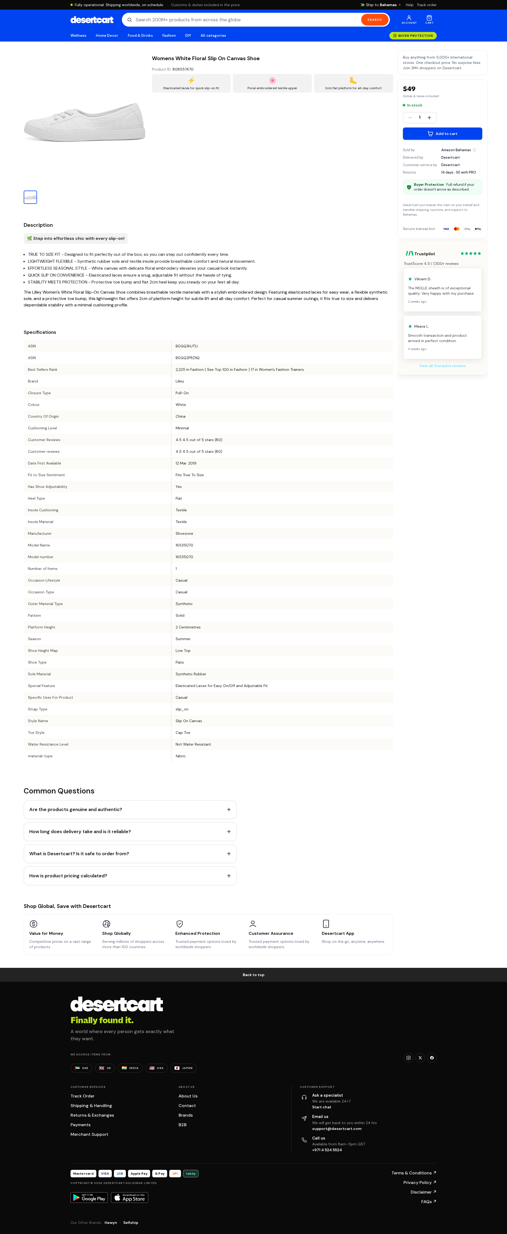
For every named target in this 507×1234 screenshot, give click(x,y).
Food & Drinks (140, 35)
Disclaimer (424, 1192)
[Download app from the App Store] (129, 1197)
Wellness (78, 35)
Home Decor (107, 35)
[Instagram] (408, 1058)
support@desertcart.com (337, 1128)
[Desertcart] (92, 19)
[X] (420, 1058)
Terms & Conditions (414, 1173)
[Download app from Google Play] (89, 1197)
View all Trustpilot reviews (442, 365)
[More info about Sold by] (474, 149)
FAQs (429, 1201)
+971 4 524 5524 (327, 1149)
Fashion (169, 35)
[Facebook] (432, 1058)
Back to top (254, 974)
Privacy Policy (420, 1182)
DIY (188, 35)
